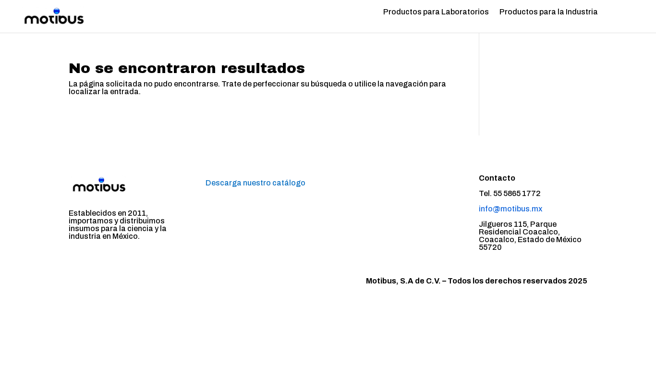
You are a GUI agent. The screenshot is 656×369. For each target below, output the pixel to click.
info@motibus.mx (510, 209)
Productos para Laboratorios (436, 12)
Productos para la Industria (548, 12)
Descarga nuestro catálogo (255, 183)
